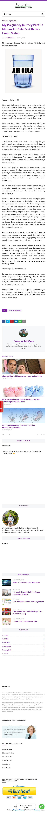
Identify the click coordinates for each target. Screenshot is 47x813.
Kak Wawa (10, 38)
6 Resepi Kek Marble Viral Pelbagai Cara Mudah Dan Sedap (27, 612)
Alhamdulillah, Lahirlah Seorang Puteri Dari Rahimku (22, 376)
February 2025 (23, 650)
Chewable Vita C (7, 760)
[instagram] (12, 774)
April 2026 (23, 639)
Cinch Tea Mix (6, 768)
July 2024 (23, 654)
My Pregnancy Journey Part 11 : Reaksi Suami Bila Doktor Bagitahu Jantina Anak (20, 400)
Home (15, 806)
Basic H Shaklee (7, 757)
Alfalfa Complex (7, 749)
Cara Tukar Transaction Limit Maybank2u (28, 602)
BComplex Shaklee (8, 753)
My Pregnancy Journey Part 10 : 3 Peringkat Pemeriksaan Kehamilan (18, 426)
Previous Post (7, 435)
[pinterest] (34, 774)
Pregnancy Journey (9, 21)
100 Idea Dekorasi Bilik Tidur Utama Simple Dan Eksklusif (26, 593)
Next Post (40, 435)
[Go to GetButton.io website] (41, 810)
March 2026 (23, 643)
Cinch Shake (6, 764)
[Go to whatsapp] (41, 806)
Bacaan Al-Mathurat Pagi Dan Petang (26, 582)
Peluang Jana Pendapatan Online (25, 621)
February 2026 (23, 646)
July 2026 (23, 635)
